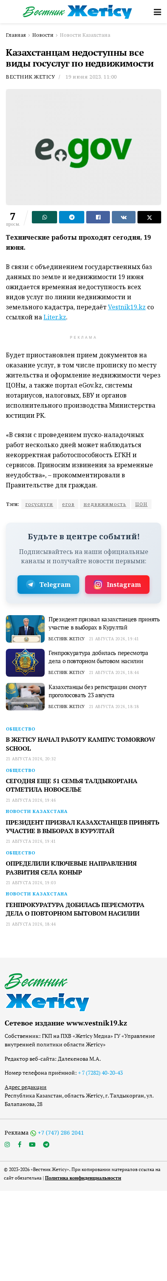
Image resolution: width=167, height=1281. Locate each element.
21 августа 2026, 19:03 (31, 882)
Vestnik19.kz (127, 307)
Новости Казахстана (85, 35)
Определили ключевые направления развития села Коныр (71, 867)
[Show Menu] (157, 11)
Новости (43, 35)
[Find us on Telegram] (46, 1144)
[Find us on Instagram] (7, 1144)
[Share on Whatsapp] (44, 217)
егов (68, 504)
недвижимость (105, 504)
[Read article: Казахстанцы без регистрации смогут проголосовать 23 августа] (25, 697)
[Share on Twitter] (149, 217)
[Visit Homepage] (78, 11)
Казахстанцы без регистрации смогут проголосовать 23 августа (97, 691)
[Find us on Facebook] (19, 1144)
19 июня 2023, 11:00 (91, 76)
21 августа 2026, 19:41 (114, 638)
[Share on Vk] (124, 217)
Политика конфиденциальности (83, 1178)
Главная (16, 35)
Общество (20, 729)
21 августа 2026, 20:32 (31, 758)
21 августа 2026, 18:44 (114, 672)
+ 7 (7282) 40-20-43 (100, 1072)
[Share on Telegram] (71, 217)
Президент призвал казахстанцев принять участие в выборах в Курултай (104, 623)
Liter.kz (54, 317)
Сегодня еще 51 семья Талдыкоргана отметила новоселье (71, 785)
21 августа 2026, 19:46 (31, 800)
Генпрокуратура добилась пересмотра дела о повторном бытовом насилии (98, 657)
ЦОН (141, 504)
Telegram (55, 584)
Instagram (124, 584)
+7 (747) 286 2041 (61, 1132)
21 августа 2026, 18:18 (114, 706)
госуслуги (39, 504)
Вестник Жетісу (30, 76)
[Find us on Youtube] (32, 1144)
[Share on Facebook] (98, 217)
